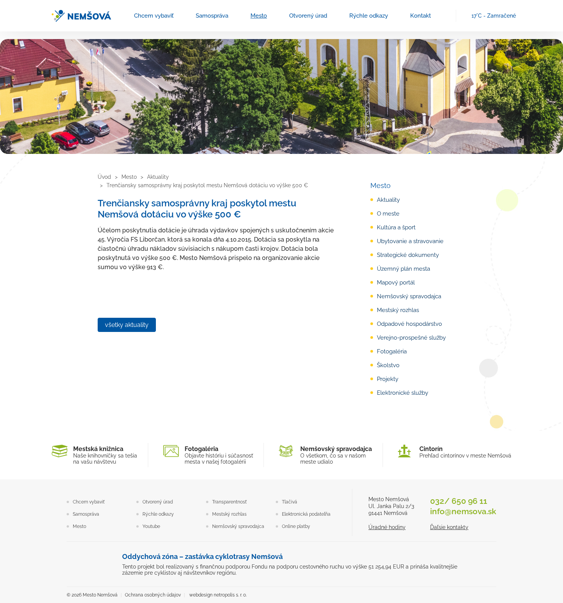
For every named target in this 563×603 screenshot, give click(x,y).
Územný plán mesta (403, 268)
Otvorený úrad (308, 15)
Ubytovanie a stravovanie (410, 241)
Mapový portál (396, 282)
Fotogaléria (392, 351)
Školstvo (388, 365)
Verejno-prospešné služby (411, 337)
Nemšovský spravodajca (409, 296)
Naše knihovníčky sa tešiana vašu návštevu (105, 455)
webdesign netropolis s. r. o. (218, 595)
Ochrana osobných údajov (153, 595)
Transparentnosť (229, 502)
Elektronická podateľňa (306, 514)
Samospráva (212, 15)
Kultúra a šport (396, 227)
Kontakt (420, 15)
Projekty (387, 379)
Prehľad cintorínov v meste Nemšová (465, 452)
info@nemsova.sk (463, 511)
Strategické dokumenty (408, 255)
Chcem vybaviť (153, 15)
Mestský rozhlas (398, 310)
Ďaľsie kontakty (449, 527)
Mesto (258, 15)
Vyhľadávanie (446, 16)
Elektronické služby (402, 392)
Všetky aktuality (127, 324)
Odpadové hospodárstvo (409, 323)
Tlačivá (289, 502)
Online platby (296, 526)
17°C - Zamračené (493, 16)
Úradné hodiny (387, 527)
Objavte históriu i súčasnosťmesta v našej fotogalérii (219, 455)
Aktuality (388, 199)
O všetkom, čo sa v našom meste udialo (336, 455)
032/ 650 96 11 (458, 501)
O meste (388, 213)
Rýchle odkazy (368, 15)
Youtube (151, 526)
